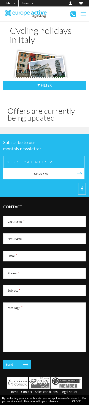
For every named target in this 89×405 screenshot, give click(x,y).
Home (14, 392)
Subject (14, 290)
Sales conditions (46, 392)
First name (15, 239)
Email (12, 256)
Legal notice (69, 392)
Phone (13, 273)
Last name (16, 221)
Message (15, 308)
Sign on (41, 174)
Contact (26, 392)
